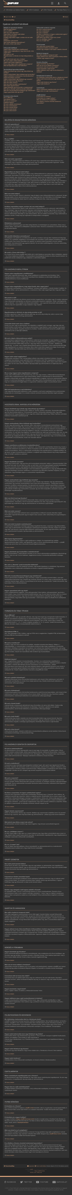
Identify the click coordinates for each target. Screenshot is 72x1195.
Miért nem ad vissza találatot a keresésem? (48, 65)
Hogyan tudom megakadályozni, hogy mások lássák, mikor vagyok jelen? (19, 51)
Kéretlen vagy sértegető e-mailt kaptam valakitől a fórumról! (52, 49)
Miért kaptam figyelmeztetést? (11, 85)
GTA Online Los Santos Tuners (15, 10)
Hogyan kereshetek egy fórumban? (45, 63)
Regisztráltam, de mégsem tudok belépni (14, 34)
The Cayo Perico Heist (64, 10)
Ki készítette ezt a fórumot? (44, 96)
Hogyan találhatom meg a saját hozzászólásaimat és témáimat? (50, 71)
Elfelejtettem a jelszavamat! (11, 40)
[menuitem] (14, 17)
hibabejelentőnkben (23, 1122)
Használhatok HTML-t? (9, 99)
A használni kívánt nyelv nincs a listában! (14, 59)
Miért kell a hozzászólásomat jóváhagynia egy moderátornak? (19, 90)
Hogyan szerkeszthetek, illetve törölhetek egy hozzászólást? (19, 74)
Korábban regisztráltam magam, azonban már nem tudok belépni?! (18, 38)
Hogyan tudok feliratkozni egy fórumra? (47, 82)
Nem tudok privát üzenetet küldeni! (45, 46)
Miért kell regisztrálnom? (10, 29)
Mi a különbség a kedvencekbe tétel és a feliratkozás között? (52, 77)
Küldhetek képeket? (9, 102)
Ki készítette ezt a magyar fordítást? (46, 98)
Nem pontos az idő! (9, 54)
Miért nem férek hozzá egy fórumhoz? (13, 81)
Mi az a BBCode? (8, 97)
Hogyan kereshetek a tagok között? (46, 68)
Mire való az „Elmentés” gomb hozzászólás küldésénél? (18, 89)
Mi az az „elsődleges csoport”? (44, 39)
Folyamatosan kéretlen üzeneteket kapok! (47, 48)
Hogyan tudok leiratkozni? (43, 84)
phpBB (31, 1169)
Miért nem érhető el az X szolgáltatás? (46, 99)
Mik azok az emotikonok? (10, 101)
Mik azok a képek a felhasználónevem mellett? (16, 60)
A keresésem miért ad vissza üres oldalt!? (47, 67)
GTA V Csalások (34, 10)
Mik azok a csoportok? (42, 32)
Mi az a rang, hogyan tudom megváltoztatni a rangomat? (18, 64)
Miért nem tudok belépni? (10, 36)
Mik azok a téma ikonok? (10, 110)
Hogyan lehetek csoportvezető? (45, 36)
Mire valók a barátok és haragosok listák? (47, 55)
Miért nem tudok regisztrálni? (11, 32)
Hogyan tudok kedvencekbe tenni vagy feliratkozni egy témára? (50, 79)
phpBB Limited (30, 1107)
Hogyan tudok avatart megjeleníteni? (13, 62)
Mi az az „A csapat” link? (43, 40)
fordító (32, 1119)
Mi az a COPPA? (8, 31)
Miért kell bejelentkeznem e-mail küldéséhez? (15, 65)
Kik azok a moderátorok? (43, 31)
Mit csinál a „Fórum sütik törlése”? (12, 44)
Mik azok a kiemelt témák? (11, 107)
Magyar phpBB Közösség (23, 1119)
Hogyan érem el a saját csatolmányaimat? (47, 91)
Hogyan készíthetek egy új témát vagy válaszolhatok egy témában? (18, 72)
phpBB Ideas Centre (55, 1133)
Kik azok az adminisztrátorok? (44, 29)
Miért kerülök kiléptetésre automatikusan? (14, 42)
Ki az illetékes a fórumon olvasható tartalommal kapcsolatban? (49, 102)
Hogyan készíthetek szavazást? (12, 77)
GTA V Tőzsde (47, 10)
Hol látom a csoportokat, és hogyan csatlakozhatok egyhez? (52, 34)
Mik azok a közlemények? (10, 105)
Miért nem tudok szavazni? (11, 82)
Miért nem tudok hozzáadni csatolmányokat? (15, 84)
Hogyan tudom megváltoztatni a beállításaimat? (16, 49)
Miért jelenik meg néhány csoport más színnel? (49, 37)
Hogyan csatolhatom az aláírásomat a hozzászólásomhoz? (19, 76)
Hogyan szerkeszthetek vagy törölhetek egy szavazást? (18, 79)
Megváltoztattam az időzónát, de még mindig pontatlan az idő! (18, 56)
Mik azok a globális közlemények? (12, 104)
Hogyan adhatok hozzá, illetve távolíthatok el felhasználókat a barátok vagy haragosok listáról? (52, 57)
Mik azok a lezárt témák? (10, 109)
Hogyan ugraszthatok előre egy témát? (13, 92)
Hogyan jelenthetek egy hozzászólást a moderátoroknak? (18, 87)
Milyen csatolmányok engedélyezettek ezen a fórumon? (51, 89)
